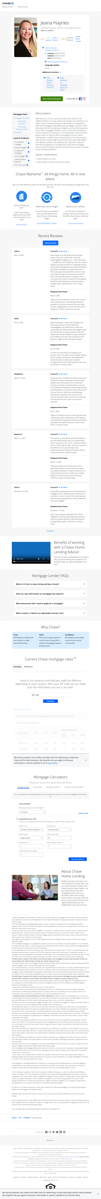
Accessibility (79, 1177)
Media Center (43, 1177)
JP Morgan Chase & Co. (33, 1177)
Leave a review (50, 243)
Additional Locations (50, 72)
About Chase (16, 1177)
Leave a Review (55, 39)
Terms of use (71, 1177)
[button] (98, 1194)
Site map (55, 1177)
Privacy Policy (74, 1195)
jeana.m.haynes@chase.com (57, 61)
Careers (50, 1177)
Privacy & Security (62, 1177)
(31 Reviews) (48, 39)
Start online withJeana (52, 99)
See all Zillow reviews (78, 38)
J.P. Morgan (23, 1177)
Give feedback (46, 1180)
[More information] (28, 143)
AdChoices (85, 1177)
